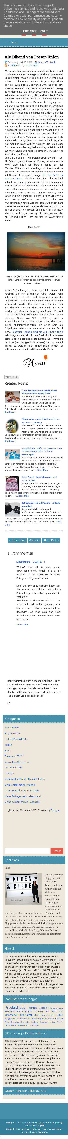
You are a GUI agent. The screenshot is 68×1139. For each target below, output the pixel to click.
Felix (21, 1015)
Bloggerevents (12, 733)
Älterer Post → (51, 540)
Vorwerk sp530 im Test (17, 762)
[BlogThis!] (10, 377)
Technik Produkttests (16, 739)
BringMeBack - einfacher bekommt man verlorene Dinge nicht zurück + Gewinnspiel (42, 451)
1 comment (32, 65)
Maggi (37, 1015)
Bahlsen (59, 1018)
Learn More (29, 31)
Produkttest (14, 65)
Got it (44, 31)
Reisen (8, 744)
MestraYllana (23, 561)
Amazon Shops (32, 1025)
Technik (32, 1008)
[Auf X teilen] (13, 377)
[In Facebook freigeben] (17, 377)
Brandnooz (25, 1018)
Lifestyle (9, 773)
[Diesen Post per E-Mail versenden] (6, 377)
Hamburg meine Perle (43, 1018)
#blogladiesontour (48, 1022)
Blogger (55, 810)
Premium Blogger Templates (34, 1132)
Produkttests (12, 727)
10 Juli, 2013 (38, 561)
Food (7, 750)
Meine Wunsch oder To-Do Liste (22, 790)
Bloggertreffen (12, 1018)
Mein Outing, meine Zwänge (20, 784)
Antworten (22, 624)
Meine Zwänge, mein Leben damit (23, 796)
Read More (10, 412)
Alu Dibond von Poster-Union (32, 56)
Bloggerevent (56, 1008)
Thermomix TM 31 (14, 756)
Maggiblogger (49, 1015)
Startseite (34, 540)
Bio (58, 1022)
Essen (43, 1008)
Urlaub (60, 1015)
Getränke (9, 1011)
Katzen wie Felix (13, 767)
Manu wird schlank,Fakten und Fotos (25, 779)
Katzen (28, 1015)
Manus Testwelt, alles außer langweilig (42, 1122)
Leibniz (34, 1022)
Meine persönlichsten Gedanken (22, 801)
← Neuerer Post (17, 540)
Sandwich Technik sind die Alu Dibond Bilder (37, 331)
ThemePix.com (23, 1129)
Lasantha (56, 1129)
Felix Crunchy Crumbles (17, 1022)
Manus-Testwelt (47, 62)
